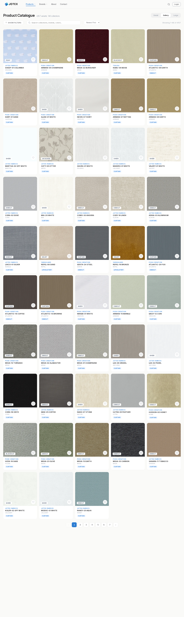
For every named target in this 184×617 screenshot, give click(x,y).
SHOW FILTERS (14, 23)
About (53, 4)
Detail (156, 15)
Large (175, 15)
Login (176, 4)
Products (30, 4)
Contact (63, 4)
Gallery (166, 15)
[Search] (168, 4)
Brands (42, 4)
